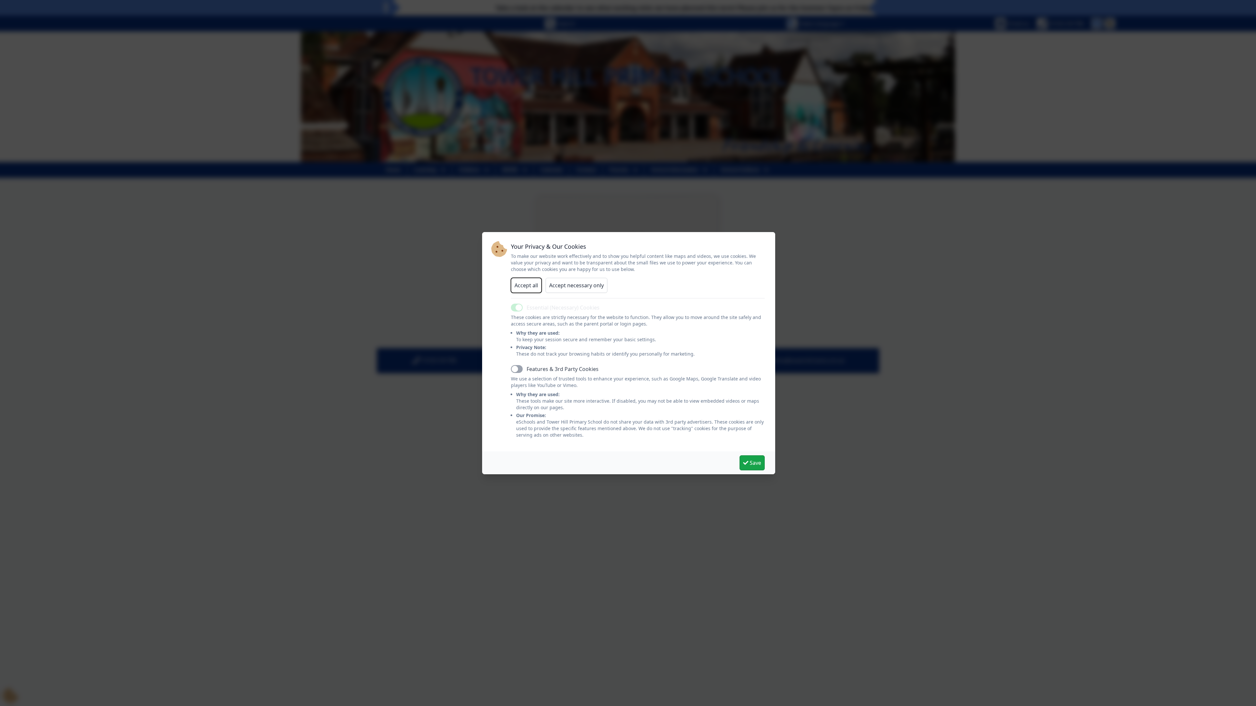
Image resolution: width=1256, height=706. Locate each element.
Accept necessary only (576, 285)
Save (754, 462)
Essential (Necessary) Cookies (563, 307)
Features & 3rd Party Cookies (563, 369)
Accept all (526, 285)
